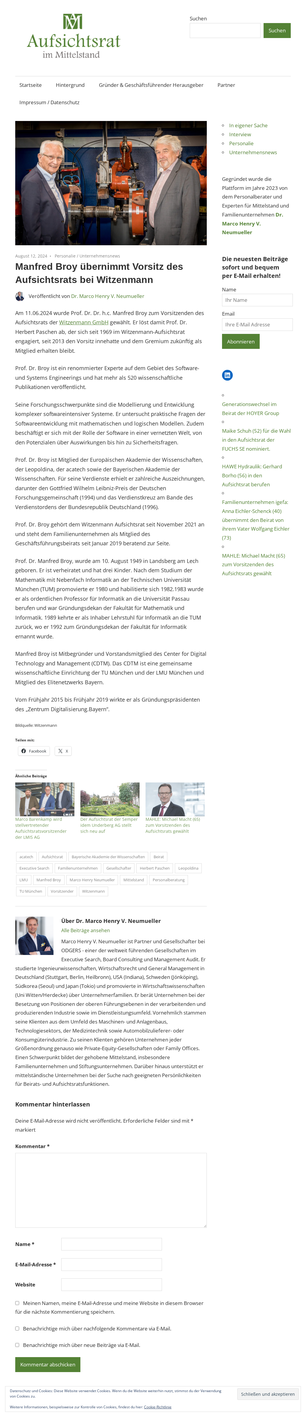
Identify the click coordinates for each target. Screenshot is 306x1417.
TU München (30, 891)
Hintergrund (70, 84)
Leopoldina (188, 868)
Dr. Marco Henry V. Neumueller (107, 296)
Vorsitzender (62, 891)
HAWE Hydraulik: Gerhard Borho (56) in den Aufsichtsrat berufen (252, 475)
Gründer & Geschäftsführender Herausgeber (151, 84)
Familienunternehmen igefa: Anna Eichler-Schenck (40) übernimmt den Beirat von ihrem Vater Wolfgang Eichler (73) (256, 520)
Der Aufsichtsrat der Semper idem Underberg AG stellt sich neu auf (109, 825)
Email (228, 313)
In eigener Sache (248, 125)
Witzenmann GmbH (83, 322)
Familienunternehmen (78, 868)
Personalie (65, 256)
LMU (23, 879)
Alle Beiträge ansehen (85, 930)
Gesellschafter (118, 868)
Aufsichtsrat (52, 856)
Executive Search (34, 868)
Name (24, 1244)
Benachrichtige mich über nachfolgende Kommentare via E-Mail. (97, 1328)
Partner (226, 84)
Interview (240, 134)
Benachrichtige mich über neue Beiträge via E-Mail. (81, 1345)
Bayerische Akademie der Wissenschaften (108, 856)
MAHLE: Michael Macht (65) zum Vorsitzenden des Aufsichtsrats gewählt (173, 825)
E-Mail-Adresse (35, 1264)
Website (25, 1284)
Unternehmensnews (99, 256)
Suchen (198, 18)
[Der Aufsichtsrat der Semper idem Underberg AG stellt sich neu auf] (110, 799)
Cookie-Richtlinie (158, 1407)
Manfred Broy (48, 879)
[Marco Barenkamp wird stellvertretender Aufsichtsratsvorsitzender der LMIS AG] (44, 799)
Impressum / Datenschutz (49, 102)
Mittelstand (133, 879)
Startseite (30, 84)
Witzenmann (93, 891)
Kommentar (32, 1146)
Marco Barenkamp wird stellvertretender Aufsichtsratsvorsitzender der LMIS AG (41, 828)
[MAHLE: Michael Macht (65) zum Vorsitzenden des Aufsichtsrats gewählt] (175, 799)
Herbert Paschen (155, 868)
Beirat (159, 856)
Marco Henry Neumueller (92, 879)
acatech (26, 856)
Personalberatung (169, 879)
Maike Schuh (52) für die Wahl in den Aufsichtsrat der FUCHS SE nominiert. (256, 439)
